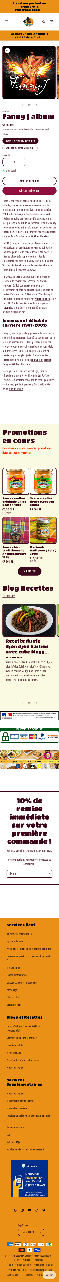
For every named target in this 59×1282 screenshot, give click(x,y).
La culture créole (15, 1045)
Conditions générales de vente (41, 1270)
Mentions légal (14, 1142)
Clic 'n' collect (14, 997)
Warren (39, 243)
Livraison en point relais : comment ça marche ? (29, 958)
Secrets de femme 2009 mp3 (20, 140)
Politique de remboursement (34, 1260)
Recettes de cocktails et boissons (23, 1060)
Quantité (6, 155)
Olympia (8, 307)
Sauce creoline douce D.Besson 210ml (42, 501)
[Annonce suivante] (53, 6)
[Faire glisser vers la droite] (36, 105)
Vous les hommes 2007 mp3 (20, 148)
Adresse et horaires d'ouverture (22, 982)
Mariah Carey (16, 389)
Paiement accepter (16, 1127)
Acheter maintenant (29, 190)
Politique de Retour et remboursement (25, 1149)
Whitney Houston (40, 236)
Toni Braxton (17, 236)
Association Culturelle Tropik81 (22, 1038)
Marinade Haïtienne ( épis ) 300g (43, 550)
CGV (8, 1134)
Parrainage (12, 990)
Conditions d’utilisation (43, 1265)
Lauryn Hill (37, 360)
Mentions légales (13, 1275)
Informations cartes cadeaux (20, 1101)
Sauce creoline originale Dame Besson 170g (14, 501)
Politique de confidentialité (20, 1265)
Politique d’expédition (17, 1270)
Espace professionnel (17, 975)
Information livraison (17, 1108)
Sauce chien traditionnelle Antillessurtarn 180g (14, 552)
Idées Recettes (14, 1052)
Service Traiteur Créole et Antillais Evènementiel (23, 1028)
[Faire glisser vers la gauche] (22, 105)
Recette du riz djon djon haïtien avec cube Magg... (27, 646)
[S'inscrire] (48, 874)
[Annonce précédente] (6, 6)
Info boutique (13, 967)
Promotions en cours (17, 1067)
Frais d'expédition (20, 129)
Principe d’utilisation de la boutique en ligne (29, 949)
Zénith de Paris (42, 298)
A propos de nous (15, 941)
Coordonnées (29, 1275)
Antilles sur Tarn (18, 1256)
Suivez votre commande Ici (19, 934)
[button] (6, 21)
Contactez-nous (14, 1004)
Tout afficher (30, 571)
